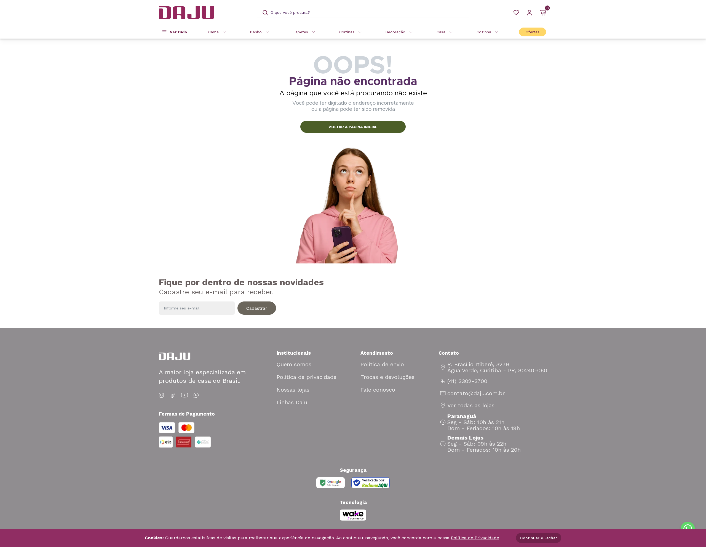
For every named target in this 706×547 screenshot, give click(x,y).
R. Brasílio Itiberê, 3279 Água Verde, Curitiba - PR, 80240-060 (497, 367)
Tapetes (300, 32)
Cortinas (346, 32)
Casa (441, 32)
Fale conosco (377, 390)
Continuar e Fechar (538, 538)
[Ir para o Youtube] (184, 395)
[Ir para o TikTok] (173, 395)
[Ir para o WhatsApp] (196, 395)
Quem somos (294, 364)
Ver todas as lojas (470, 405)
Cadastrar (256, 308)
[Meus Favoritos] (516, 12)
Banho (256, 32)
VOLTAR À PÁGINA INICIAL (353, 127)
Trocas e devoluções (387, 377)
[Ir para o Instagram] (162, 395)
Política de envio (382, 364)
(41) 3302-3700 (467, 381)
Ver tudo (178, 32)
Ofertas (532, 32)
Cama (213, 32)
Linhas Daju (292, 402)
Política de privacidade (306, 377)
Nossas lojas (293, 390)
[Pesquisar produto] (265, 12)
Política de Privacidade (475, 537)
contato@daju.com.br (476, 393)
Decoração (395, 32)
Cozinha (484, 32)
